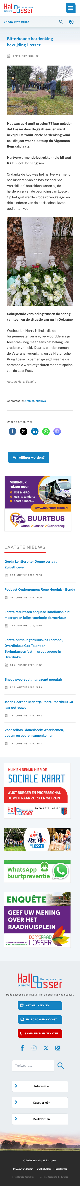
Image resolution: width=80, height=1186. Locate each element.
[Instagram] (34, 1048)
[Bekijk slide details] (37, 503)
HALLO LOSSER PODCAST (41, 1019)
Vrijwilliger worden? (29, 457)
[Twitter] (46, 1048)
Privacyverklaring (23, 1169)
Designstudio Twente (57, 1177)
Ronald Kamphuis (25, 1177)
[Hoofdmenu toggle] (71, 8)
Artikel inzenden (37, 1005)
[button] (61, 21)
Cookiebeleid (44, 1169)
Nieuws (41, 400)
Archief (29, 400)
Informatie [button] (41, 1086)
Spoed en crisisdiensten (41, 1033)
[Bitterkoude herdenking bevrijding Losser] (40, 90)
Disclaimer (61, 1169)
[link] (71, 21)
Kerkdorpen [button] (41, 1119)
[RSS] (58, 1048)
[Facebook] (22, 1048)
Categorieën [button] (41, 1102)
